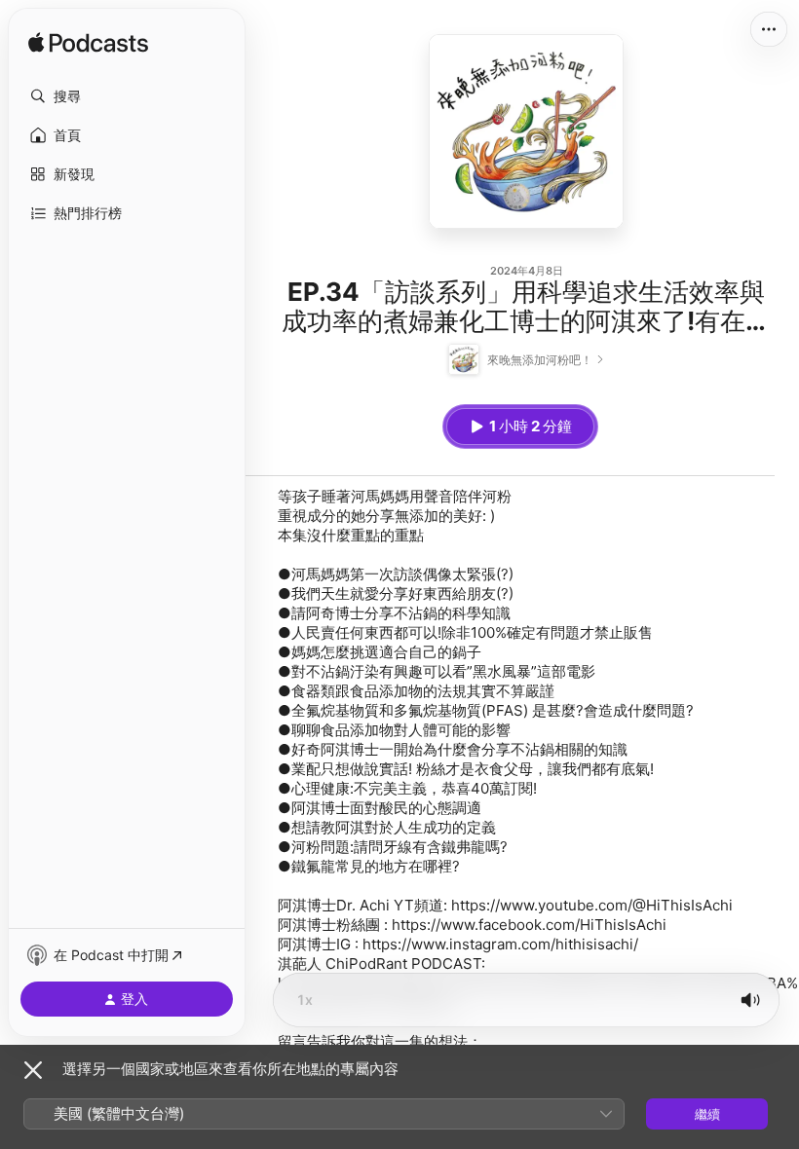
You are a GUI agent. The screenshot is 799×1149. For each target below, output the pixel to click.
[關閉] (33, 1070)
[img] (88, 44)
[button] (126, 96)
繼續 (707, 1114)
